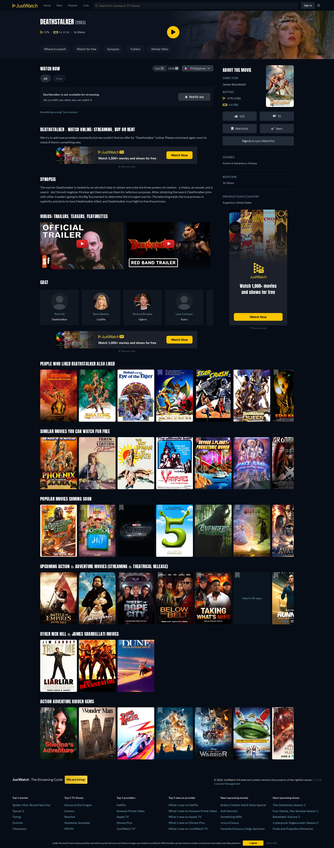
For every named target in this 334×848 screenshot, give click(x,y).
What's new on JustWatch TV (188, 828)
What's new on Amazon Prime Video (193, 811)
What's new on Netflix (183, 805)
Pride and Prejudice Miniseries (293, 828)
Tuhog (16, 816)
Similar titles (159, 49)
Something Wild (231, 816)
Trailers (135, 49)
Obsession (19, 828)
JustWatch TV (126, 828)
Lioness (69, 811)
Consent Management (227, 783)
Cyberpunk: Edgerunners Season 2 (295, 822)
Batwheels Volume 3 (286, 816)
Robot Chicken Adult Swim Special (243, 805)
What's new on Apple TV (185, 816)
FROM (68, 828)
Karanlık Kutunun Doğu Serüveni (243, 828)
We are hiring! (76, 779)
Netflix (121, 805)
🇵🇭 (195, 68)
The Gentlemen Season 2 (289, 805)
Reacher (69, 816)
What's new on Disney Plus (187, 822)
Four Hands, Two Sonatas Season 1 (296, 811)
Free (59, 78)
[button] (58, 531)
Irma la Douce (230, 822)
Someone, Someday (77, 822)
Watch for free (86, 49)
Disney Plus (124, 822)
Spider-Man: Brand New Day (31, 805)
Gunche (17, 822)
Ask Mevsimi (229, 811)
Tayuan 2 (18, 811)
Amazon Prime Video (131, 811)
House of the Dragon (78, 805)
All (46, 78)
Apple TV (123, 816)
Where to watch (55, 49)
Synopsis (113, 49)
